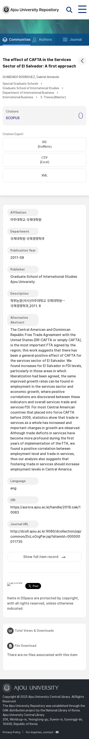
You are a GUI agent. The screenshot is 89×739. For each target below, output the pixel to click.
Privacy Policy (12, 732)
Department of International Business (28, 92)
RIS (45, 144)
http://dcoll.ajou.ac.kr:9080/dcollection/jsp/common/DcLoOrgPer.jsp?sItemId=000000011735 (45, 536)
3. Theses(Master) (53, 97)
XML (44, 175)
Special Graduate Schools (20, 83)
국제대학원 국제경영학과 (27, 239)
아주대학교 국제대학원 (25, 220)
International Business (18, 97)
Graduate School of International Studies (31, 88)
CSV (44, 160)
